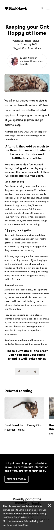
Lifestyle (18, 40)
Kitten (38, 48)
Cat (24, 48)
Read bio (24, 64)
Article (36, 40)
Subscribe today (16, 479)
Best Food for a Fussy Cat (23, 425)
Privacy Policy (31, 521)
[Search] (42, 8)
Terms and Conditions (17, 525)
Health (28, 40)
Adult (30, 48)
